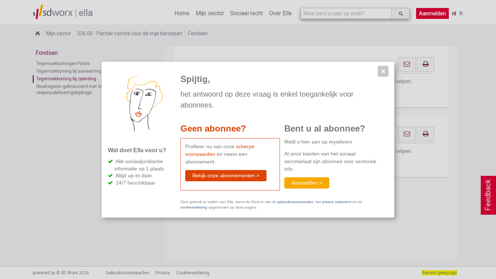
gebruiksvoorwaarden (295, 202)
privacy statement (336, 202)
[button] (383, 71)
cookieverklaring (193, 207)
